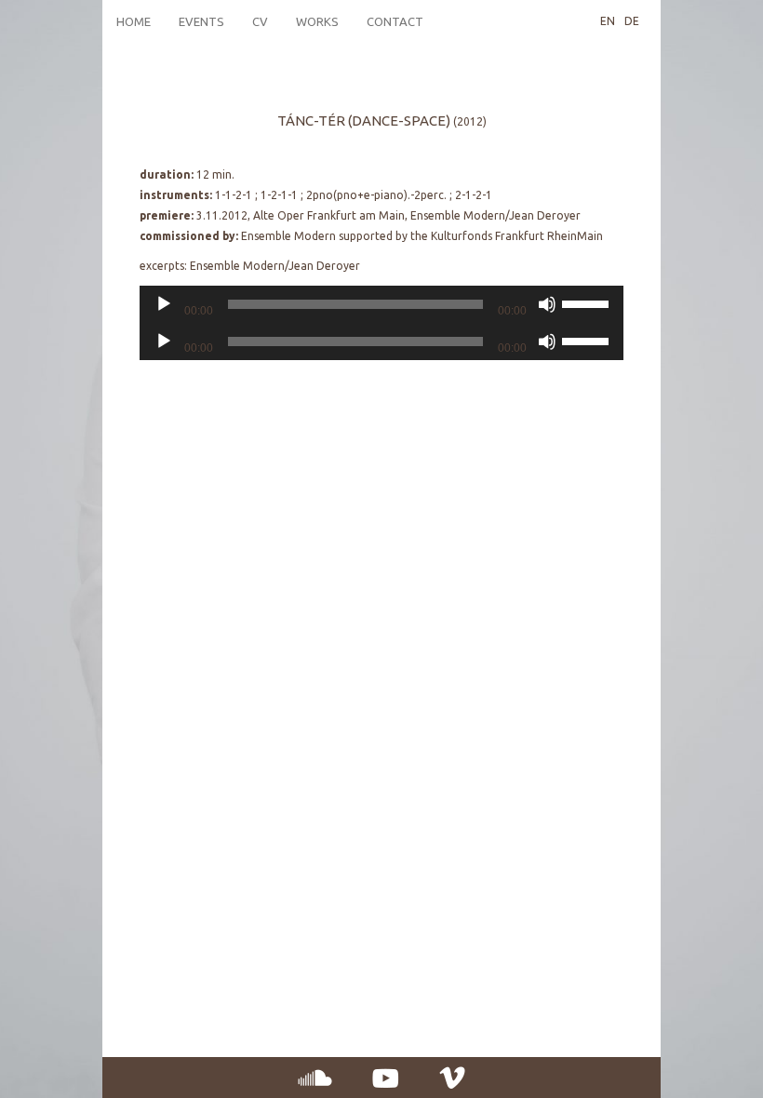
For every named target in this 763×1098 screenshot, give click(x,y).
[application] (381, 304)
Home (133, 21)
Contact (395, 21)
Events (201, 21)
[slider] (588, 302)
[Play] (163, 304)
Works (317, 21)
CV (260, 21)
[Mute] (547, 304)
